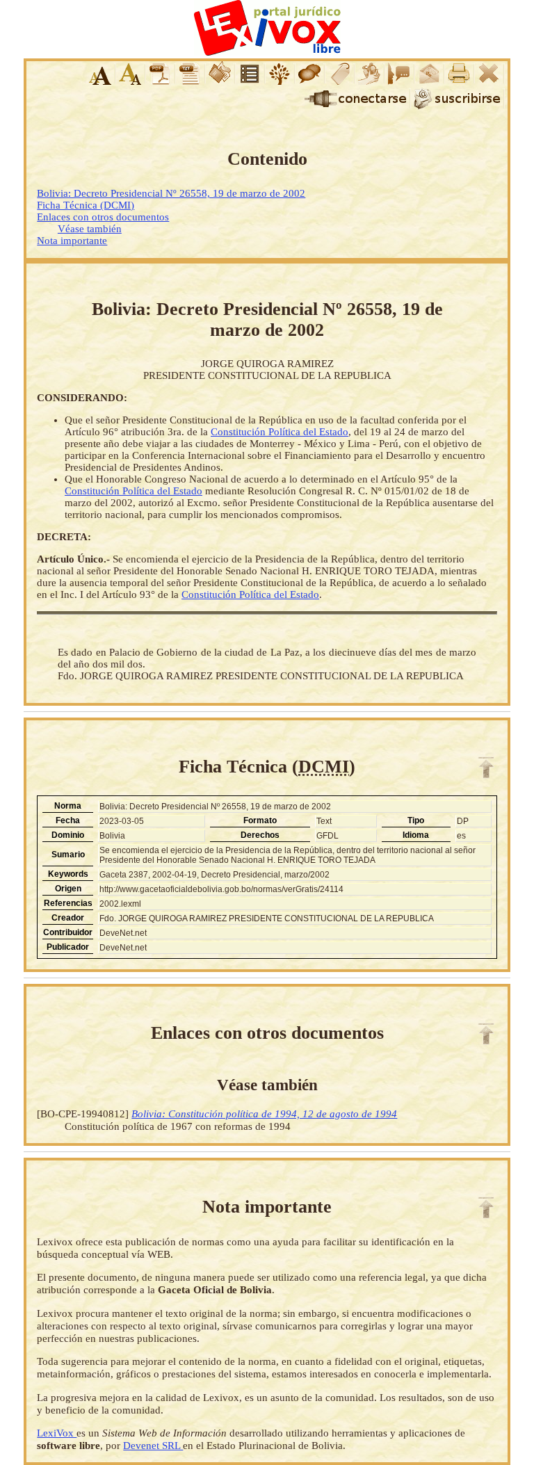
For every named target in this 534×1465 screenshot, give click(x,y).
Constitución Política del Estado (279, 431)
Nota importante (72, 240)
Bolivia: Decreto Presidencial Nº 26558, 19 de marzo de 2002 (171, 193)
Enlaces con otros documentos (103, 216)
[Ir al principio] (486, 767)
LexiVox (56, 1433)
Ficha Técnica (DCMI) (85, 205)
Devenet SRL (153, 1445)
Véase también (90, 228)
